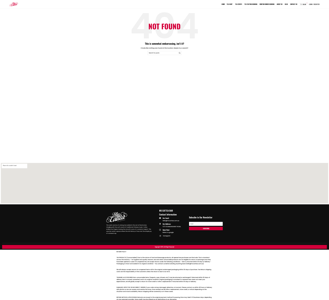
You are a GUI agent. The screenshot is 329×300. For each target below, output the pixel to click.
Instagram (166, 236)
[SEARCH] (180, 53)
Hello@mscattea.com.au (171, 221)
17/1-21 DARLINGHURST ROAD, (172, 226)
